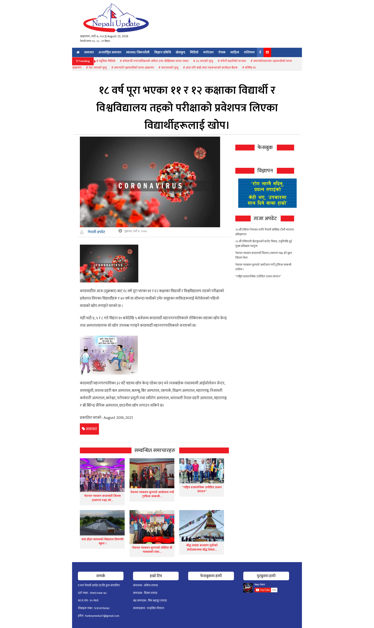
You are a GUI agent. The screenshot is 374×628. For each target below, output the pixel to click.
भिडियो (194, 52)
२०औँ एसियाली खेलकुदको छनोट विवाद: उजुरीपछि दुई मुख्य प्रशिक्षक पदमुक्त (263, 244)
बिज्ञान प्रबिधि (162, 52)
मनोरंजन (208, 52)
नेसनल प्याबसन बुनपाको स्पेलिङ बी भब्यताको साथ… (152, 550)
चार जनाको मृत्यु (98, 67)
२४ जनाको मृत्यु (204, 61)
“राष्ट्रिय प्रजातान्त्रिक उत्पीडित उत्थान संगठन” (202, 489)
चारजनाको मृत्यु (169, 67)
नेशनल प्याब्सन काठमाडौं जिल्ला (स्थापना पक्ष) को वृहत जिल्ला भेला (263, 255)
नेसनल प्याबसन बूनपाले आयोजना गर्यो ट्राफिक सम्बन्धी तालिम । (263, 267)
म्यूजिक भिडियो (107, 61)
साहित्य (234, 52)
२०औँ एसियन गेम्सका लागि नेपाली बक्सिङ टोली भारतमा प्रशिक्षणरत (264, 232)
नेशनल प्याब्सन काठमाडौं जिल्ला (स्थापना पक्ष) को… (102, 498)
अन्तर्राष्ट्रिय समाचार (110, 52)
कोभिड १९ (250, 67)
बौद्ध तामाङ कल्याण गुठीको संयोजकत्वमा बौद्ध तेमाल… (202, 547)
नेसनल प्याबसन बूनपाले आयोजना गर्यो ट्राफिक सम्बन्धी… (152, 494)
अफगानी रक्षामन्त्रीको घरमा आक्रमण (134, 67)
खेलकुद (180, 52)
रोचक (222, 52)
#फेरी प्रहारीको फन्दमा (233, 61)
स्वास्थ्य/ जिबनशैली (138, 52)
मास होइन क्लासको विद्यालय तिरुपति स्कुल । (102, 541)
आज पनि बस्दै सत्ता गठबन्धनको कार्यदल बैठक (212, 67)
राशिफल (249, 52)
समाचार (89, 52)
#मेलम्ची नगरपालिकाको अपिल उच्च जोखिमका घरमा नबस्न (156, 61)
